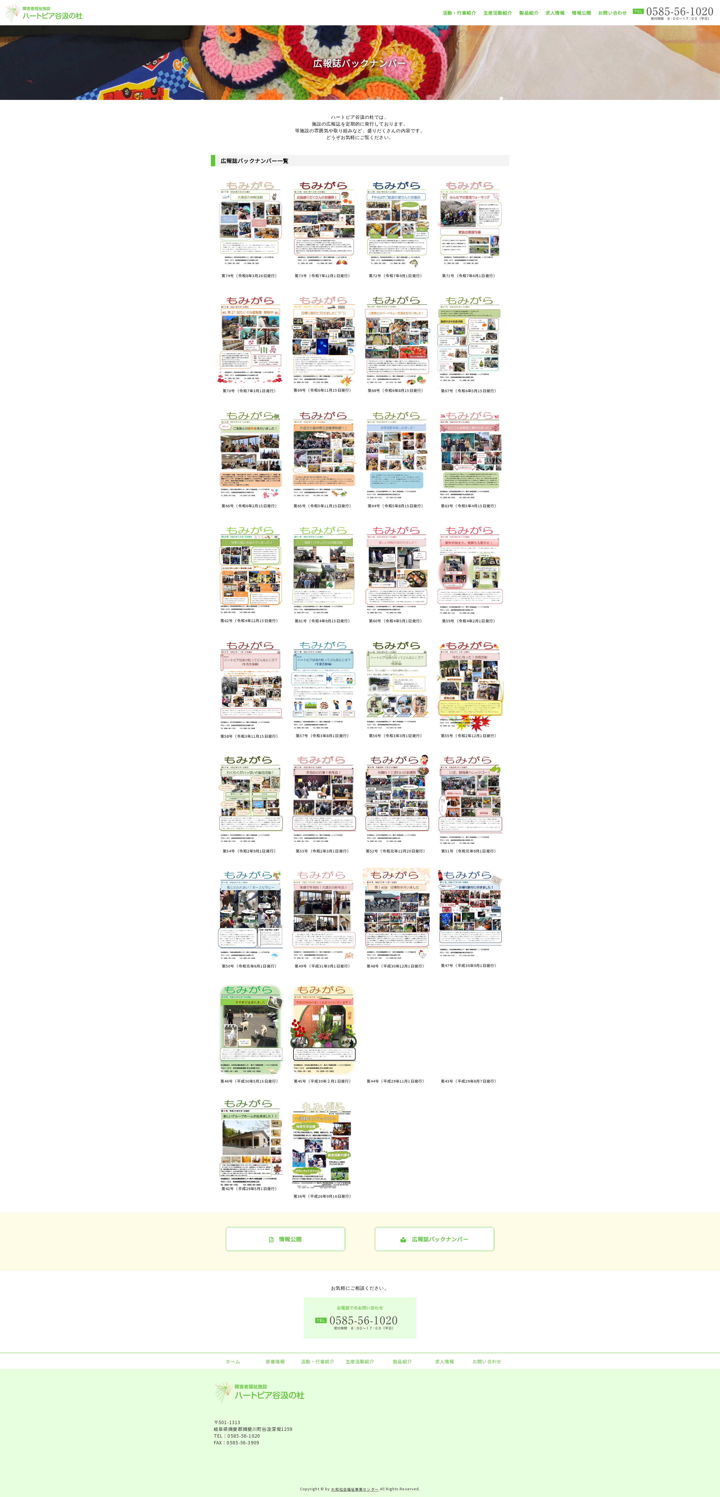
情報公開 (581, 12)
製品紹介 (528, 12)
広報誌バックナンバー (437, 1239)
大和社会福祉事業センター (355, 1489)
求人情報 (555, 12)
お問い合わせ (612, 12)
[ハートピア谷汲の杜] (52, 13)
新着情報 (275, 1361)
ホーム (233, 1361)
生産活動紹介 (497, 12)
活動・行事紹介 (459, 12)
